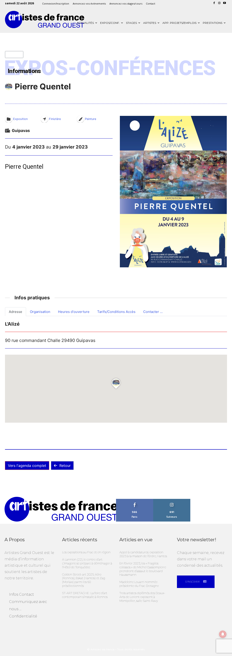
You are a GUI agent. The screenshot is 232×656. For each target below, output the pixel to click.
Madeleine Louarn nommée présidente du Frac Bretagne (139, 584)
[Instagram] (219, 3)
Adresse (15, 312)
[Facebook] (214, 3)
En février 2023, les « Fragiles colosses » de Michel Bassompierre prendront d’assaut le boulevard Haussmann (142, 569)
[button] (173, 191)
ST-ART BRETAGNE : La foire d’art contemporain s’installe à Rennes (85, 595)
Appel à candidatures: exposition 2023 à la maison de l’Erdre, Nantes (143, 554)
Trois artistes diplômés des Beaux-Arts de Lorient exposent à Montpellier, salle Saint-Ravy (142, 596)
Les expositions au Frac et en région (86, 552)
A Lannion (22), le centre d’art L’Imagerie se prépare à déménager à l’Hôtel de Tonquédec (87, 563)
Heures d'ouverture (73, 312)
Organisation (40, 312)
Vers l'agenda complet (27, 465)
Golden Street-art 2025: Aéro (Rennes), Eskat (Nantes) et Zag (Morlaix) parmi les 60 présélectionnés (83, 580)
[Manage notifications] (222, 634)
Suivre (172, 500)
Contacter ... (153, 312)
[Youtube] (224, 3)
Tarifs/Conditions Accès (116, 312)
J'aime (134, 500)
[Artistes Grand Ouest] (44, 19)
